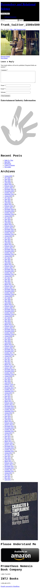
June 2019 (7, 319)
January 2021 (8, 288)
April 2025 (7, 202)
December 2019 (9, 309)
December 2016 (9, 369)
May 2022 (7, 261)
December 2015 (9, 388)
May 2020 (7, 301)
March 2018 (8, 344)
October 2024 (8, 212)
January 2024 (8, 227)
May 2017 (7, 361)
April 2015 (7, 399)
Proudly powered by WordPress (10, 586)
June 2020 (7, 299)
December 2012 (9, 446)
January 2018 (8, 348)
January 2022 (8, 268)
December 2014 (9, 406)
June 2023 (7, 239)
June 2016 (7, 379)
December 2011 (9, 466)
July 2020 (7, 298)
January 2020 (8, 308)
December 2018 (9, 329)
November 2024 (9, 211)
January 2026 (8, 187)
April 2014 (7, 419)
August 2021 (8, 276)
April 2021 (7, 283)
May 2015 (7, 398)
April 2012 (7, 459)
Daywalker (7, 167)
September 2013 (9, 431)
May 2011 (7, 478)
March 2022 (8, 264)
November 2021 (9, 271)
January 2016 (8, 386)
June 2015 (7, 396)
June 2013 (7, 436)
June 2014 (7, 416)
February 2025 (8, 206)
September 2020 (9, 294)
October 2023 (8, 232)
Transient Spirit (21, 29)
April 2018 (7, 343)
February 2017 (8, 366)
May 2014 (7, 418)
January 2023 (8, 247)
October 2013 (8, 429)
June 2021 (7, 279)
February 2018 (8, 346)
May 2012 (7, 458)
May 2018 (7, 341)
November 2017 (9, 351)
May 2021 (7, 281)
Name (3, 85)
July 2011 (7, 474)
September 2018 (9, 334)
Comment (4, 70)
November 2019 (9, 311)
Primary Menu (5, 13)
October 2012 (8, 449)
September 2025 (9, 194)
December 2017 (9, 349)
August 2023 (8, 236)
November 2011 (9, 468)
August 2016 (8, 376)
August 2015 (8, 393)
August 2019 (8, 316)
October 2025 (8, 192)
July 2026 (7, 177)
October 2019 (8, 313)
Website (3, 92)
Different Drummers (10, 17)
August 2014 (8, 413)
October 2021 (8, 273)
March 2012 (8, 461)
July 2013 (7, 434)
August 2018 (8, 336)
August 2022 (8, 256)
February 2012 (8, 463)
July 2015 (7, 394)
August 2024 (8, 216)
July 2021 (7, 278)
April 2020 (7, 303)
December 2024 (9, 209)
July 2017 (7, 358)
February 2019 (8, 326)
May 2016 (7, 381)
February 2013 (8, 443)
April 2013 (7, 439)
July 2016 (7, 378)
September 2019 (9, 314)
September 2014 (9, 411)
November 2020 (9, 291)
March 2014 (8, 421)
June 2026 (7, 179)
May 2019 (7, 321)
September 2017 (9, 354)
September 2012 (9, 451)
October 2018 (8, 333)
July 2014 (7, 414)
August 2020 (8, 296)
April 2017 (7, 363)
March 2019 (8, 324)
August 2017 (8, 356)
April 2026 (7, 182)
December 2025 (9, 189)
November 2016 (9, 371)
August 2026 (8, 176)
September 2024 (9, 214)
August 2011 (8, 473)
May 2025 (7, 201)
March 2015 (8, 401)
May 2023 (7, 241)
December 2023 (9, 229)
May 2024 (7, 221)
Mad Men (7, 162)
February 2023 (8, 246)
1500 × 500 (12, 29)
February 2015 (8, 403)
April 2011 (7, 479)
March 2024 (8, 224)
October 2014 (8, 409)
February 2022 (8, 266)
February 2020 (8, 306)
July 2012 (7, 454)
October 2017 (8, 353)
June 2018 (7, 339)
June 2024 (7, 219)
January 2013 (8, 444)
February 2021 (8, 286)
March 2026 (8, 184)
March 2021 (8, 284)
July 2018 (7, 338)
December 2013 (9, 426)
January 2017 (8, 368)
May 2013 (7, 438)
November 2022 (9, 251)
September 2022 (9, 254)
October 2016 (8, 373)
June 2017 (7, 359)
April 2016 (7, 383)
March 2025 (8, 204)
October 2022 (8, 252)
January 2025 (8, 207)
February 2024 (8, 226)
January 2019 (8, 328)
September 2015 (9, 391)
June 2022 (7, 259)
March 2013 (8, 441)
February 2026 (8, 186)
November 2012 (9, 448)
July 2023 (7, 237)
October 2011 (8, 469)
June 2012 (7, 456)
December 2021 (9, 269)
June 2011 (7, 476)
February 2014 (8, 423)
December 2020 (9, 289)
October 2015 (8, 389)
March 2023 (8, 244)
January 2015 (8, 404)
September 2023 (9, 234)
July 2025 (7, 197)
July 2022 (7, 258)
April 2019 (7, 323)
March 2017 (8, 364)
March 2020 (8, 304)
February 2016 (8, 384)
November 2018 (9, 331)
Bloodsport (7, 163)
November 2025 (9, 191)
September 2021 (9, 274)
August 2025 (8, 196)
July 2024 (7, 217)
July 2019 (7, 318)
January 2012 (8, 464)
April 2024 (7, 222)
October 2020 (8, 293)
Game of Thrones (9, 165)
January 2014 (8, 424)
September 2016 (9, 374)
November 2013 (9, 428)
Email (3, 89)
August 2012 (8, 453)
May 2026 (7, 181)
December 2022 (9, 249)
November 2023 (9, 231)
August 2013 (8, 433)
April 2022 (7, 263)
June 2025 (7, 199)
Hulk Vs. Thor (8, 160)
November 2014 (9, 408)
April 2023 (7, 242)
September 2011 (9, 471)
